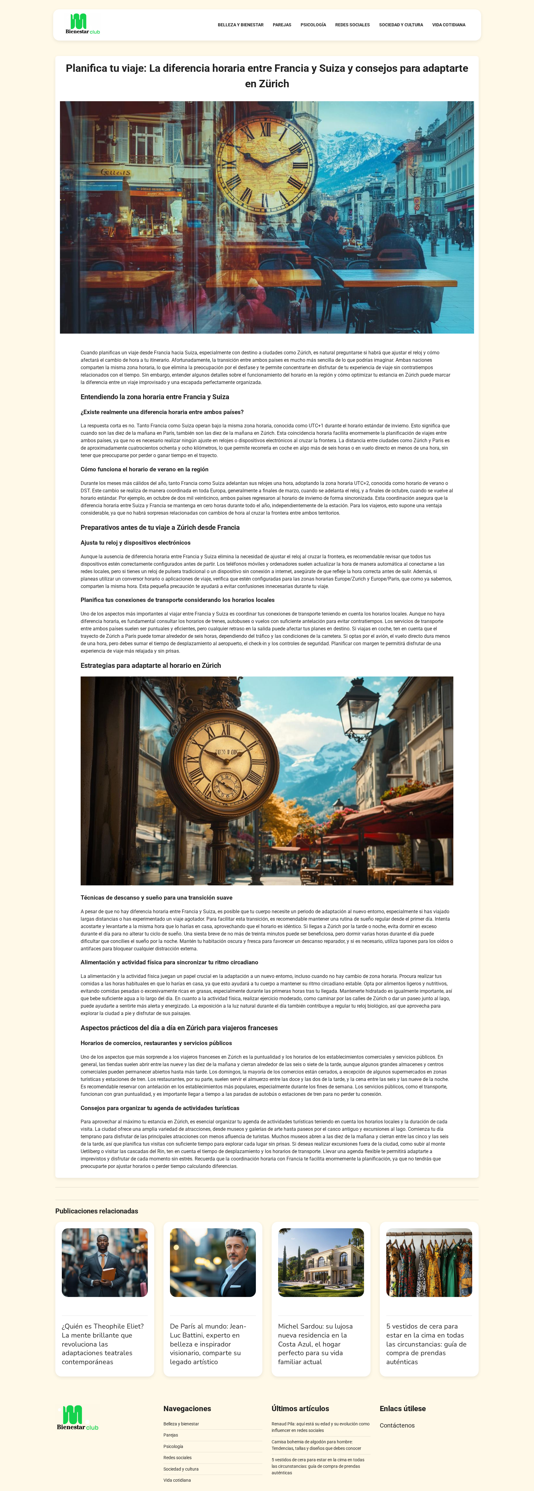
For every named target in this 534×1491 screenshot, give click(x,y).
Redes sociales (352, 24)
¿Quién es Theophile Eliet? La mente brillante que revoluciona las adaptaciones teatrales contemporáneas (103, 1344)
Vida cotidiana (448, 24)
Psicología (313, 24)
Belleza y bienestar (241, 24)
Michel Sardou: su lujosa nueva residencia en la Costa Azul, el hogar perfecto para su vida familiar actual (315, 1344)
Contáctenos (397, 1425)
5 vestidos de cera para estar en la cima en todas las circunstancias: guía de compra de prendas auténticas (426, 1344)
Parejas (282, 24)
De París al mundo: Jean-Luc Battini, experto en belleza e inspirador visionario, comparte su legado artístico (208, 1344)
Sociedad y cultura (401, 24)
